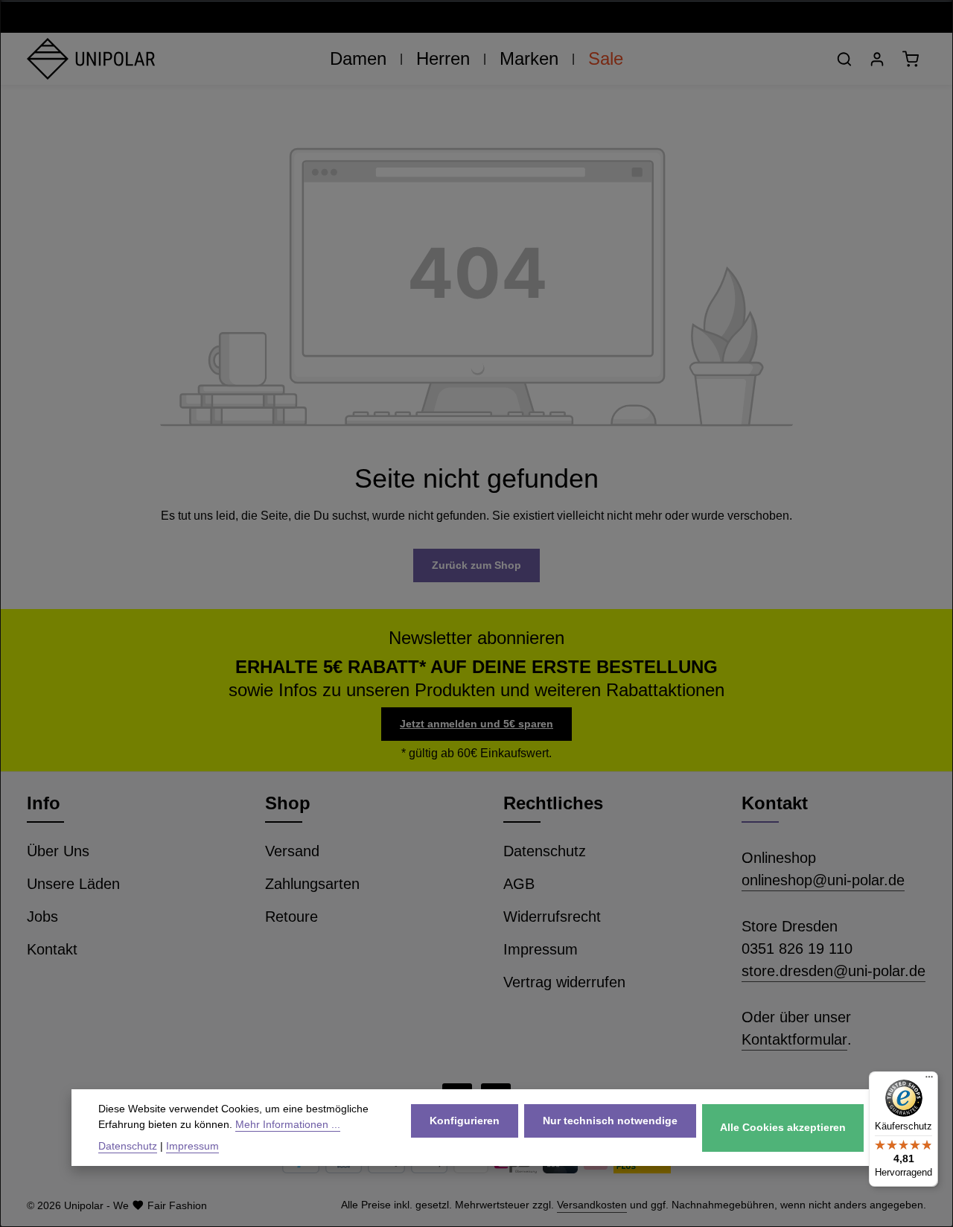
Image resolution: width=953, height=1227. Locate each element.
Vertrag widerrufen (564, 982)
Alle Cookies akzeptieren (783, 1127)
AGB (519, 884)
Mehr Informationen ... (287, 1124)
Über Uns (58, 851)
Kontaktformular (794, 1039)
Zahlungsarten (312, 884)
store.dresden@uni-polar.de (833, 971)
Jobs (42, 916)
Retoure (291, 916)
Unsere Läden (73, 884)
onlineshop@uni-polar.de (823, 880)
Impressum (540, 949)
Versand (292, 851)
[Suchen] (844, 59)
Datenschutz (544, 851)
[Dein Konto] (877, 59)
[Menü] (929, 1080)
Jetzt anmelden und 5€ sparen (476, 724)
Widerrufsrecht (552, 916)
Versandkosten (592, 1205)
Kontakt (52, 949)
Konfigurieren (465, 1120)
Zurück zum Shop (476, 565)
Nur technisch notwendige (610, 1120)
